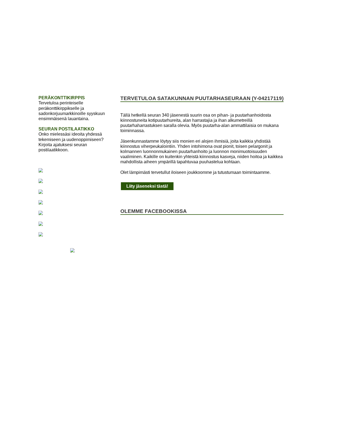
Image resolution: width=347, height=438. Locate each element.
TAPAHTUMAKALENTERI (170, 79)
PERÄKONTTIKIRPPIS (61, 97)
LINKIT (284, 79)
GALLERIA (257, 79)
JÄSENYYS (84, 79)
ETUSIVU (53, 79)
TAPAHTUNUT (221, 79)
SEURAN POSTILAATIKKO (66, 129)
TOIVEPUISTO (120, 79)
